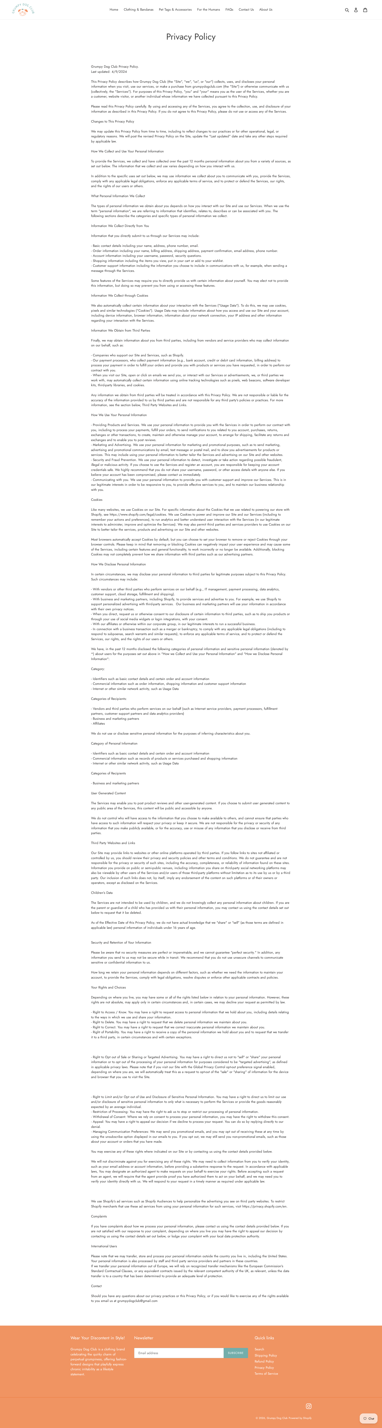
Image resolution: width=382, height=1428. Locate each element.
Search (259, 1349)
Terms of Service (266, 1373)
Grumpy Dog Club (277, 1418)
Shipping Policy (266, 1355)
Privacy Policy (264, 1367)
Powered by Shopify (300, 1418)
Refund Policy (264, 1361)
